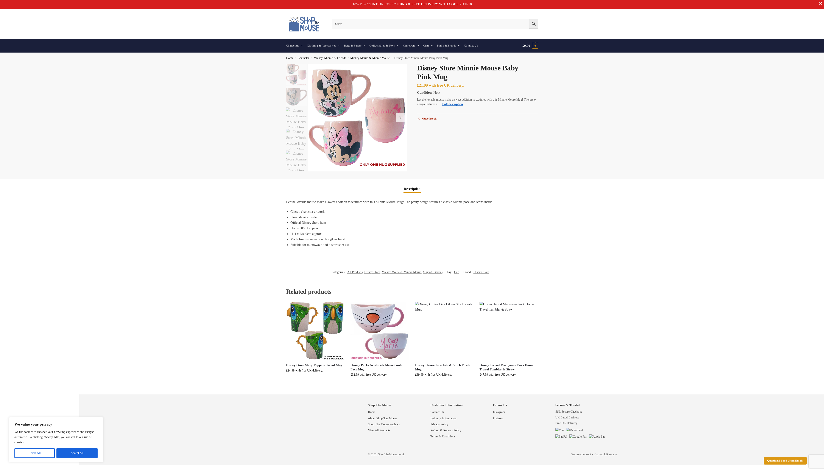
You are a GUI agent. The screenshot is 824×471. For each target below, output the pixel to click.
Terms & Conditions (442, 436)
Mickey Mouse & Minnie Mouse (370, 58)
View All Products (379, 430)
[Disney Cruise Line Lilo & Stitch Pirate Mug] (444, 331)
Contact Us (437, 412)
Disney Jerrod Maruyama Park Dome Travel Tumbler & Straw (506, 367)
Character (303, 58)
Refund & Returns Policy (445, 430)
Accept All (77, 453)
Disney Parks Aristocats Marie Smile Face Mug (376, 367)
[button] (530, 45)
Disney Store (372, 272)
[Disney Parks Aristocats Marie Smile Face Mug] (379, 331)
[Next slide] (400, 117)
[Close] (820, 3)
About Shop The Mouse (382, 418)
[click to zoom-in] (357, 117)
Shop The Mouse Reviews (384, 424)
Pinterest (498, 418)
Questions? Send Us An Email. (785, 460)
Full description (452, 104)
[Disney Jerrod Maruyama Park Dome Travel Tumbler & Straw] (509, 331)
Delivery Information (443, 418)
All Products (355, 272)
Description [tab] (412, 189)
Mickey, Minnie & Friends (330, 58)
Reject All (35, 453)
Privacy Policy (439, 424)
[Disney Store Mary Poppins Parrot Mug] (315, 331)
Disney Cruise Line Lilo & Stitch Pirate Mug (442, 367)
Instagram (499, 412)
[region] (56, 439)
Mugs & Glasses (432, 272)
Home (289, 58)
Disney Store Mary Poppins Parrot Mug (314, 365)
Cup (456, 272)
